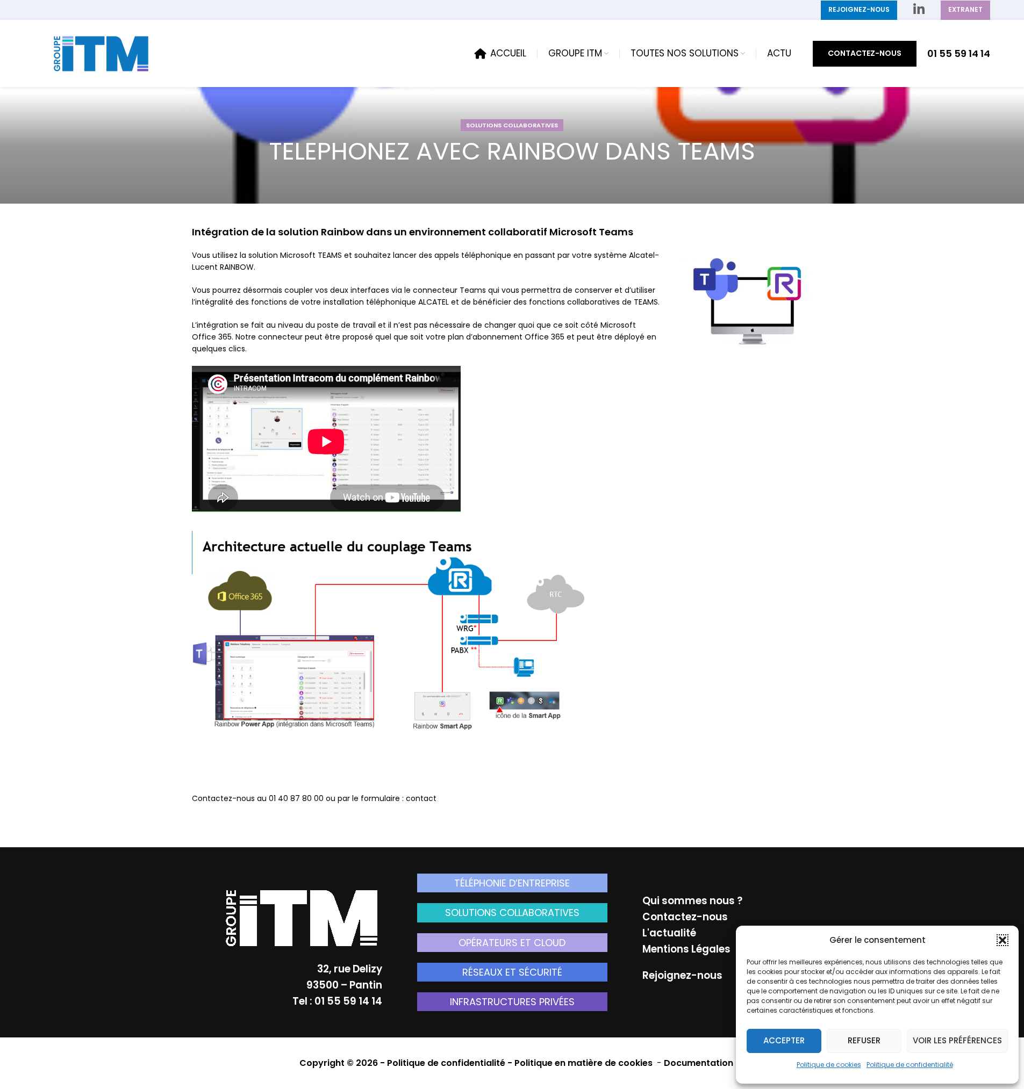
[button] (1002, 940)
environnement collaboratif (478, 232)
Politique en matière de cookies (584, 1063)
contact (421, 798)
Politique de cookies (829, 1064)
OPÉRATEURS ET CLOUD (512, 942)
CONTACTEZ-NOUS (864, 53)
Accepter (784, 1040)
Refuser (864, 1040)
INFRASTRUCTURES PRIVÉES (512, 1001)
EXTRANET (965, 9)
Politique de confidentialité (910, 1064)
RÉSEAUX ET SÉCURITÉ (512, 972)
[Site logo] (101, 52)
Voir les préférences (957, 1040)
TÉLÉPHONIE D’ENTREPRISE (512, 883)
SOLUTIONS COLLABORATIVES (512, 125)
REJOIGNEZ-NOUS (859, 9)
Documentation (698, 1063)
